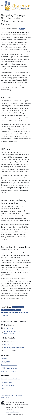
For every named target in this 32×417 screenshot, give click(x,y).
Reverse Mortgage (23, 312)
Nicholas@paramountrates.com (14, 348)
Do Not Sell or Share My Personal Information (12, 396)
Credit (14, 312)
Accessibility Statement (9, 365)
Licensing (4, 359)
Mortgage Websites (12, 412)
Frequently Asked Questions (10, 379)
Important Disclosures (8, 371)
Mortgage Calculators (8, 385)
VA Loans (22, 28)
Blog (2, 388)
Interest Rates (6, 312)
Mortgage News (6, 382)
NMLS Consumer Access (9, 368)
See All (5, 315)
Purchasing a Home (18, 307)
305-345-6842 (8, 328)
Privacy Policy (5, 362)
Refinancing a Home (7, 310)
